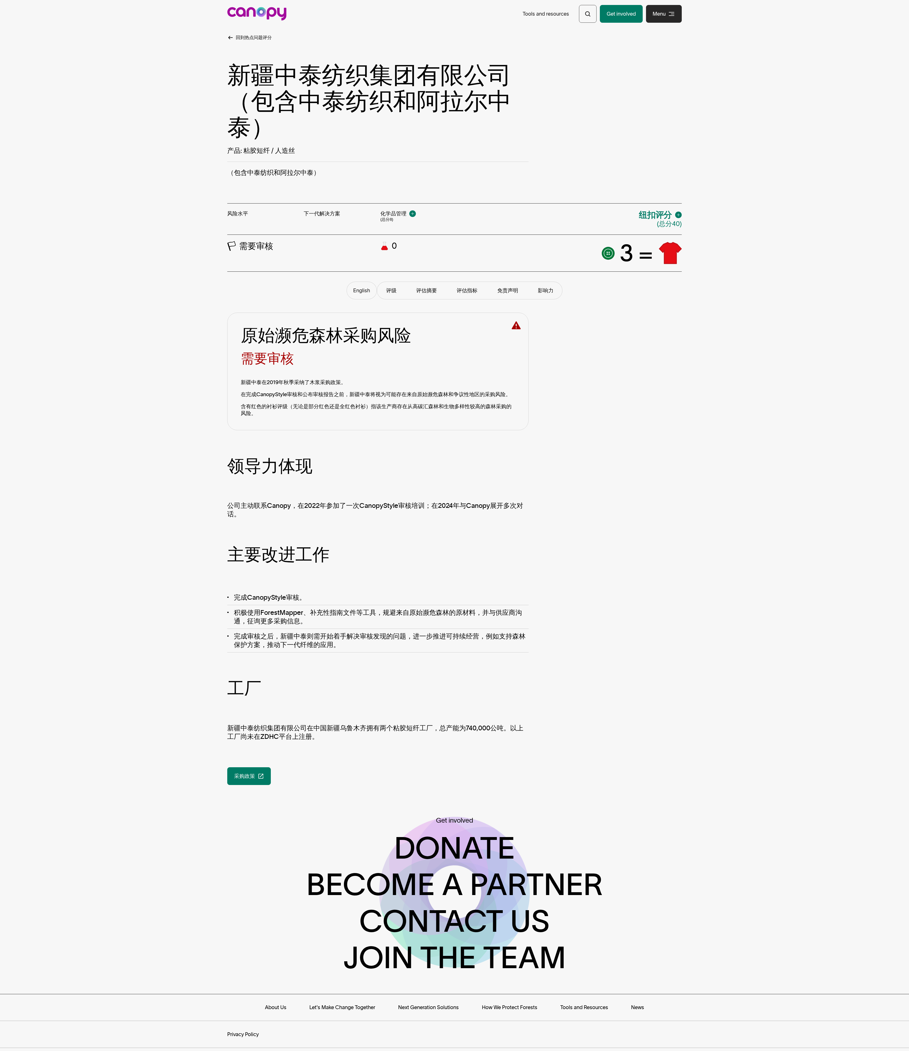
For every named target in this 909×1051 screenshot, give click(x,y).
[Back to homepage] (256, 14)
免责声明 (507, 290)
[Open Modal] (412, 213)
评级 (391, 290)
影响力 (545, 290)
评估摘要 (426, 290)
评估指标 (467, 290)
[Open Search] (588, 13)
